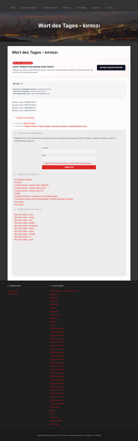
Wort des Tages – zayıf (23, 239)
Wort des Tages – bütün (24, 228)
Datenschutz (13, 294)
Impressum (12, 291)
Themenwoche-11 (57, 335)
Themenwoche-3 (57, 383)
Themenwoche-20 (57, 369)
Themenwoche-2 (57, 366)
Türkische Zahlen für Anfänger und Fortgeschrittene (36, 196)
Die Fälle (17, 182)
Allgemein (54, 294)
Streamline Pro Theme (59, 435)
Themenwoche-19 (57, 363)
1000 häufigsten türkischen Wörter (64, 291)
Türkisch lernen (44, 126)
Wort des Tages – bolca (24, 231)
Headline (53, 308)
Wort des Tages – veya (23, 214)
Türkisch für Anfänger (25, 118)
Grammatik (54, 304)
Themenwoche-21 (57, 373)
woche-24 (54, 417)
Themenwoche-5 (57, 390)
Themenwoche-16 (57, 352)
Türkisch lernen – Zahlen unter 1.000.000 (31, 185)
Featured (53, 301)
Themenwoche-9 (57, 404)
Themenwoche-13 (57, 342)
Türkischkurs (55, 407)
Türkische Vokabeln (59, 126)
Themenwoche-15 (57, 349)
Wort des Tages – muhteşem (26, 225)
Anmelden (97, 435)
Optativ (17, 193)
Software (53, 322)
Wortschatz (54, 424)
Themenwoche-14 (57, 345)
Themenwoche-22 (57, 376)
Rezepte (53, 318)
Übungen (53, 410)
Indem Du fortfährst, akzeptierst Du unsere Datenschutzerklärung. (68, 163)
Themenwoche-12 (57, 339)
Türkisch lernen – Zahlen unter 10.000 (30, 188)
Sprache (53, 325)
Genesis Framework (77, 435)
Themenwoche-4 (57, 386)
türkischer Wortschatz (77, 126)
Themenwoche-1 (56, 328)
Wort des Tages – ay (22, 236)
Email (44, 155)
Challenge (54, 298)
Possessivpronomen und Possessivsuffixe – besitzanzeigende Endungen (43, 199)
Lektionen (54, 311)
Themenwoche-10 (57, 332)
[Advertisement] (69, 258)
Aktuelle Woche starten (111, 67)
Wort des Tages (29, 123)
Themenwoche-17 (57, 356)
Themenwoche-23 (57, 380)
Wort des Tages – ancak (24, 217)
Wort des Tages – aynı (23, 220)
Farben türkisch (31, 126)
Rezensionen (55, 315)
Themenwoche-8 (57, 400)
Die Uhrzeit (19, 204)
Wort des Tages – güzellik (24, 234)
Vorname (45, 148)
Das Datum (19, 202)
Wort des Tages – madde (24, 223)
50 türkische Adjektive (23, 179)
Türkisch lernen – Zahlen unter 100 (28, 191)
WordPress (89, 435)
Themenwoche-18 (57, 359)
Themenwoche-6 (57, 393)
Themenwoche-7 (57, 397)
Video (52, 414)
